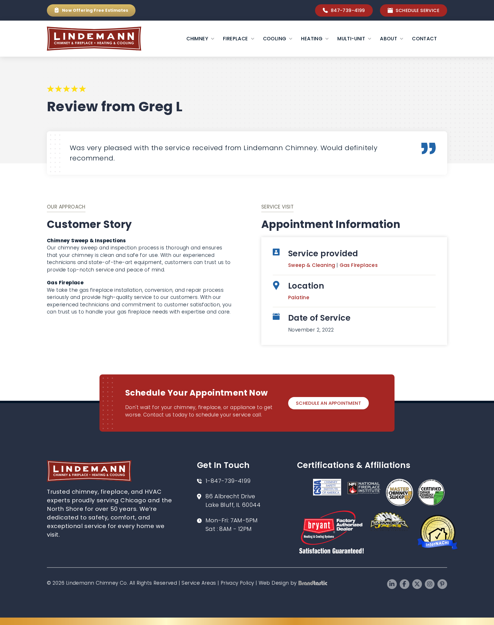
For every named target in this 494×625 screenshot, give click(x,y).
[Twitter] (417, 584)
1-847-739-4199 (228, 481)
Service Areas (199, 583)
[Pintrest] (442, 584)
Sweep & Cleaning (312, 265)
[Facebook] (404, 584)
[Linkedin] (392, 584)
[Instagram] (430, 584)
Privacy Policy (237, 583)
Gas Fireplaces (359, 265)
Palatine (298, 297)
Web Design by (278, 583)
